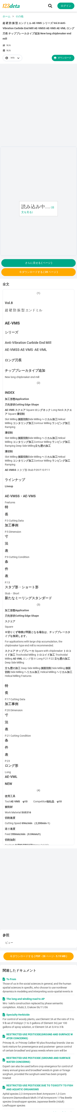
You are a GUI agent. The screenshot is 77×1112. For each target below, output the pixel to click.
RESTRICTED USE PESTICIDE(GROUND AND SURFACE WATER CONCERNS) (39, 1036)
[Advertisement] (38, 106)
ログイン (66, 5)
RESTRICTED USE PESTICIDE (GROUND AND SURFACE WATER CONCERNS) (38, 1059)
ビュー (9, 942)
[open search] (50, 5)
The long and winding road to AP (25, 998)
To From (11, 979)
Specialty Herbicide (18, 1014)
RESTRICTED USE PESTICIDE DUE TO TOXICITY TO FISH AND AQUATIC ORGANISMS (39, 1087)
